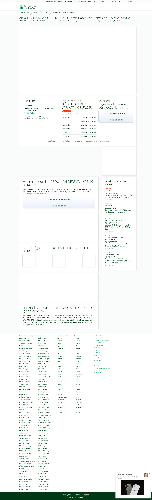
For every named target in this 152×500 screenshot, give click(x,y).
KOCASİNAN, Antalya (25, 405)
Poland (98, 355)
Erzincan (78, 387)
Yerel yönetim (128, 1)
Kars (58, 410)
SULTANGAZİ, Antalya (44, 412)
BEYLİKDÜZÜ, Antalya (25, 407)
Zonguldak (79, 402)
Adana (59, 343)
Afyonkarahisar (80, 353)
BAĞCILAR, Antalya (24, 359)
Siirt (77, 366)
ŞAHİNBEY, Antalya (24, 374)
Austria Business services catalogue (103, 369)
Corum (78, 371)
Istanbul (59, 356)
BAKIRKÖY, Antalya (43, 359)
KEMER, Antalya (23, 489)
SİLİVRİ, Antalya (23, 476)
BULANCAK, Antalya (43, 487)
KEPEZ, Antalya (23, 394)
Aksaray (78, 356)
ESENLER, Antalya (24, 443)
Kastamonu (60, 400)
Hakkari (78, 405)
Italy (97, 350)
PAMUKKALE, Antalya (25, 369)
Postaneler (96, 1)
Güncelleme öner (102, 141)
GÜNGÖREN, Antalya (25, 361)
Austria (98, 365)
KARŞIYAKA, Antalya (25, 435)
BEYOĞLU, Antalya (43, 400)
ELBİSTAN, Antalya (24, 469)
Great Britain (99, 345)
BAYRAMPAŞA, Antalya (44, 423)
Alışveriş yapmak (51, 1)
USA (97, 338)
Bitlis (77, 379)
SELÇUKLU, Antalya (43, 356)
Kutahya (78, 407)
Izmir (77, 394)
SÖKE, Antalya (23, 471)
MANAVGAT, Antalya (25, 417)
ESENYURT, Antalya (24, 376)
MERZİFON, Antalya (43, 425)
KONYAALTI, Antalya (25, 423)
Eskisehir (60, 369)
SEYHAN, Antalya (43, 351)
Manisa (59, 412)
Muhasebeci (82, 1)
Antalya (59, 338)
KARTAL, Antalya (24, 371)
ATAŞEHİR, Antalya (43, 353)
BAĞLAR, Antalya (43, 441)
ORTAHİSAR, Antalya (44, 451)
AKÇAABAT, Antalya (43, 484)
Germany (98, 360)
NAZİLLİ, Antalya (42, 448)
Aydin (77, 361)
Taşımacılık (113, 1)
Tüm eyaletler (67, 495)
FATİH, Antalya (23, 346)
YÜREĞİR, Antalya (43, 435)
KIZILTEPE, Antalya (43, 471)
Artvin (59, 361)
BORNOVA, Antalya (24, 448)
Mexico (98, 353)
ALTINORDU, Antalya (25, 453)
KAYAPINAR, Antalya (25, 451)
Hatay (78, 376)
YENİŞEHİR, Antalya (24, 384)
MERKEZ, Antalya (24, 338)
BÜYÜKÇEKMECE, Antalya (26, 466)
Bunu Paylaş (51, 141)
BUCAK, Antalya (42, 443)
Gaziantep (60, 348)
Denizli (78, 341)
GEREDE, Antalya (42, 489)
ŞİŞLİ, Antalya (42, 338)
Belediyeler (68, 1)
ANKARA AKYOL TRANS (113, 254)
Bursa (59, 374)
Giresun (59, 371)
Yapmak (120, 1)
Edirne (59, 379)
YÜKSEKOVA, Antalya (25, 438)
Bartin (59, 376)
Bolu (58, 364)
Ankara (78, 346)
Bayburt (59, 382)
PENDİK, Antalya (42, 341)
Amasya (59, 353)
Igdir (58, 405)
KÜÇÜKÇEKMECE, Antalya (45, 415)
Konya (78, 348)
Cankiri (78, 389)
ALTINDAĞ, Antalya (24, 353)
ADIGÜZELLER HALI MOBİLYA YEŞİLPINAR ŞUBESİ (115, 238)
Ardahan (60, 359)
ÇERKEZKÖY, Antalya (44, 369)
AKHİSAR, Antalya (43, 433)
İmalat (75, 1)
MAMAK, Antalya (24, 392)
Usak (77, 338)
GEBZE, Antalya (23, 366)
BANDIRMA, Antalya (25, 464)
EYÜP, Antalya (42, 366)
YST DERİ (108, 191)
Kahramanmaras (62, 397)
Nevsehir (78, 351)
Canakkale (79, 382)
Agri (58, 346)
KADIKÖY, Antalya (43, 343)
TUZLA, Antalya (42, 379)
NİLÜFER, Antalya (24, 364)
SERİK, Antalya (42, 461)
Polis (89, 1)
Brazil (97, 358)
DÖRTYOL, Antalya (43, 453)
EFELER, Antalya (23, 415)
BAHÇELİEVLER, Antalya (26, 402)
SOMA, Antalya (23, 474)
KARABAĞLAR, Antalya (44, 474)
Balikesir (59, 341)
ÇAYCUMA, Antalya (43, 476)
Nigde (78, 412)
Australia (98, 363)
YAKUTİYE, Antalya (24, 387)
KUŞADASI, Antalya (24, 428)
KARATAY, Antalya (24, 389)
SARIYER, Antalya (42, 384)
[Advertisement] (77, 41)
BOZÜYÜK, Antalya (43, 464)
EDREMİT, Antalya (43, 397)
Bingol (78, 397)
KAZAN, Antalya (42, 482)
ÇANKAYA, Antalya (24, 341)
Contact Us (77, 495)
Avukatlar (60, 1)
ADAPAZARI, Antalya (25, 356)
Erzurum (59, 392)
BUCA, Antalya (23, 482)
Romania (98, 372)
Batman (78, 392)
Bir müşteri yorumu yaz (84, 141)
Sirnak (59, 366)
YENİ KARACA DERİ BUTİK (114, 220)
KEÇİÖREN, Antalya (24, 412)
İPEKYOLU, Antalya (43, 479)
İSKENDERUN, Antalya (44, 420)
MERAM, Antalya (42, 405)
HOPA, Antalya (42, 456)
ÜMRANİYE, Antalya (43, 407)
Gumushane (79, 364)
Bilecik (59, 384)
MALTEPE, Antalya (43, 371)
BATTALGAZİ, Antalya (25, 446)
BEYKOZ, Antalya (24, 441)
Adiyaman (79, 369)
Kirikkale (78, 359)
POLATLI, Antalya (24, 456)
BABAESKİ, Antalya (24, 487)
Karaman (78, 410)
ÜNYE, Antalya (42, 469)
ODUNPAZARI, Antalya (44, 376)
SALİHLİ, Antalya (42, 417)
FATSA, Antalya (23, 430)
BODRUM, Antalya (43, 382)
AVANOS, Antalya (43, 466)
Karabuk (78, 400)
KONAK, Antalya (42, 364)
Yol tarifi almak (30, 113)
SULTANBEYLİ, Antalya (25, 479)
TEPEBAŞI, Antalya (24, 400)
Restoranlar (104, 1)
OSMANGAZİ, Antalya (25, 348)
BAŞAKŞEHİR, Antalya (44, 361)
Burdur (78, 343)
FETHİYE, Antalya (24, 410)
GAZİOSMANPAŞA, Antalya (27, 461)
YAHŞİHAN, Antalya (43, 459)
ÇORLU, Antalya (42, 410)
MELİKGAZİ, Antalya (25, 382)
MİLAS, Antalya (42, 430)
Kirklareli (60, 387)
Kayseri (59, 407)
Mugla (78, 384)
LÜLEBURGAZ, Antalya (44, 428)
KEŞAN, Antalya (42, 438)
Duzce (59, 351)
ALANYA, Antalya (43, 394)
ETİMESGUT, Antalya (43, 387)
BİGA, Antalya (42, 446)
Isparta (59, 402)
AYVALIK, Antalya (24, 459)
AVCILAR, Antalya (24, 433)
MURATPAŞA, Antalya (44, 374)
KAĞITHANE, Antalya (25, 397)
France (98, 347)
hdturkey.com (75, 497)
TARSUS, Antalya (24, 425)
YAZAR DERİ (109, 206)
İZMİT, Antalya (23, 351)
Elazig (59, 389)
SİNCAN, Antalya (42, 389)
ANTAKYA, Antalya (24, 379)
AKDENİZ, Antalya (43, 402)
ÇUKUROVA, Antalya (25, 420)
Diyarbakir (79, 374)
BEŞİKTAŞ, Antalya (43, 392)
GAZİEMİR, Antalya (24, 484)
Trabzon (59, 394)
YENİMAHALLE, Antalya (25, 343)
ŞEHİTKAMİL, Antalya (44, 346)
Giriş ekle (86, 495)
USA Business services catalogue (102, 341)
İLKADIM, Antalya (43, 348)
